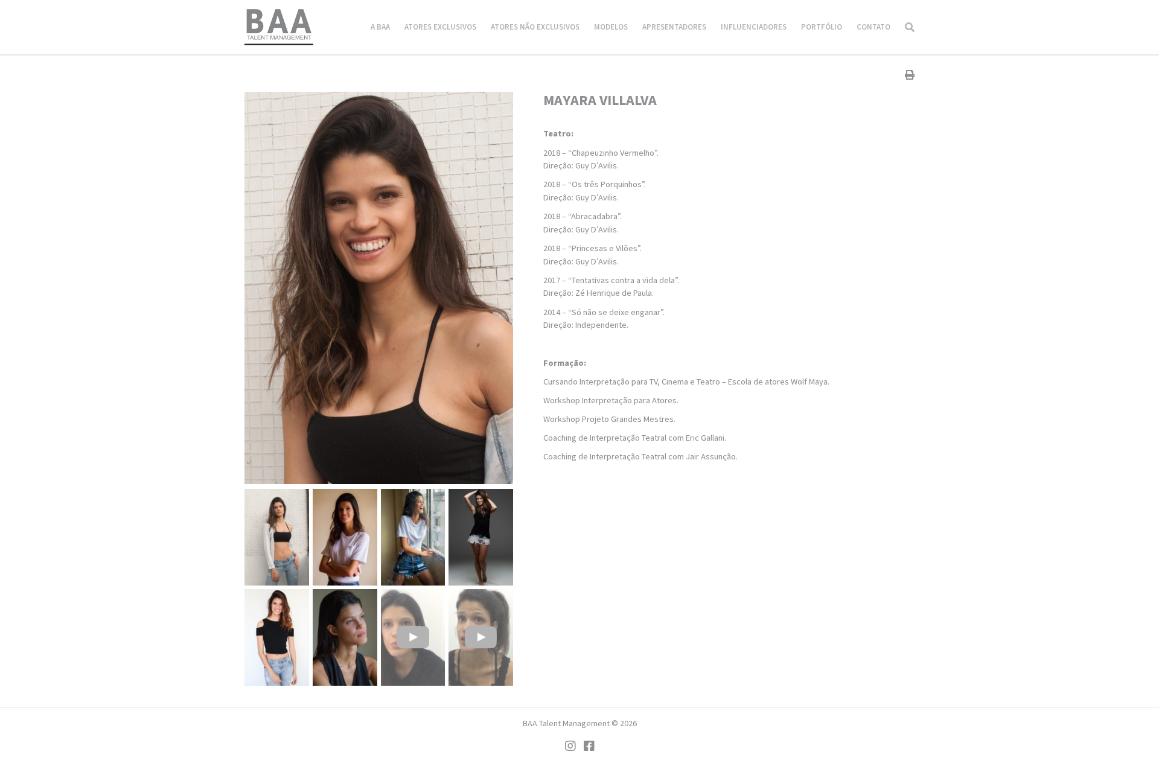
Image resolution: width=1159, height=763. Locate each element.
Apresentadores (674, 27)
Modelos (611, 27)
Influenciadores (754, 27)
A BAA (380, 27)
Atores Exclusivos (440, 27)
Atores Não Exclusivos (535, 27)
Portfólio (821, 27)
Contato (873, 27)
